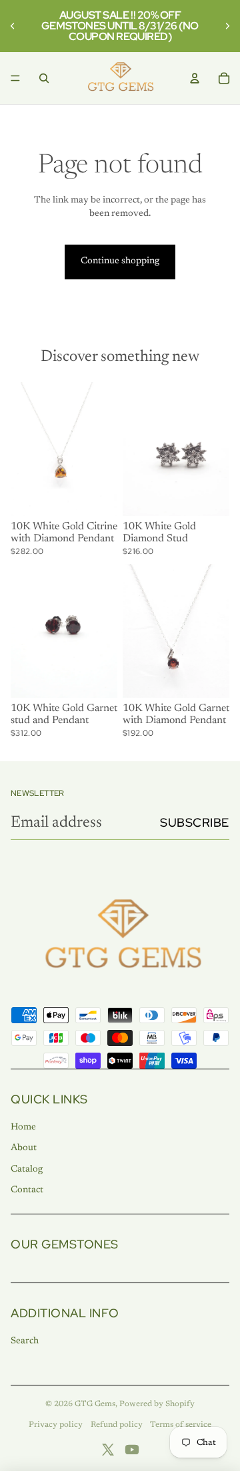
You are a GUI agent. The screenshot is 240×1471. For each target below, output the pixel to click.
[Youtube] (132, 1450)
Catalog (27, 1169)
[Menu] (15, 78)
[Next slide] (225, 26)
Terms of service (180, 1425)
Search (25, 1341)
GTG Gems (95, 1404)
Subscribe (194, 822)
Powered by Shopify (157, 1404)
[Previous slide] (14, 26)
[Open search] (44, 78)
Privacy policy (56, 1425)
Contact (27, 1190)
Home (23, 1127)
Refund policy (117, 1425)
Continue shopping (120, 261)
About (24, 1148)
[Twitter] (108, 1450)
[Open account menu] (194, 78)
